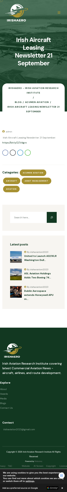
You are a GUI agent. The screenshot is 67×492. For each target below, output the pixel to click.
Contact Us (6, 408)
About (3, 389)
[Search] (52, 217)
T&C (13, 466)
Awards (4, 393)
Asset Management (36, 181)
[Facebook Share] (5, 153)
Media (3, 398)
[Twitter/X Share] (13, 153)
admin (9, 131)
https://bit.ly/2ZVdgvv (14, 142)
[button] (33, 488)
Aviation (11, 189)
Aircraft (11, 181)
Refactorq (38, 461)
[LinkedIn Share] (20, 153)
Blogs (3, 403)
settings (30, 481)
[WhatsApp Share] (28, 153)
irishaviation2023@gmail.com (19, 429)
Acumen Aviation (33, 173)
